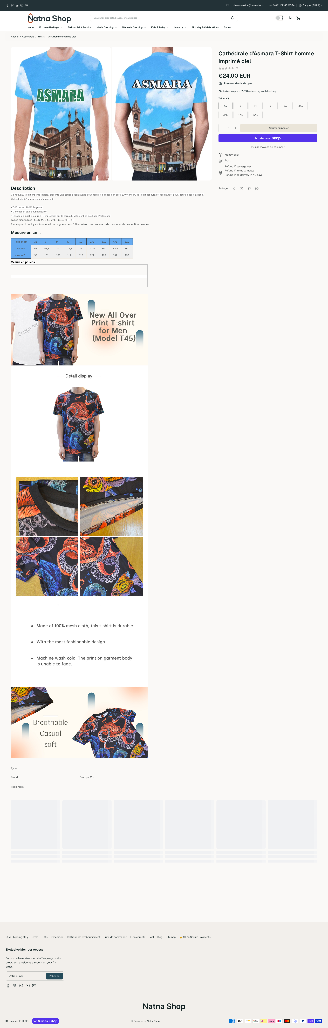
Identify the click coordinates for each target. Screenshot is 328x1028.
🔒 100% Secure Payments (194, 937)
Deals (35, 937)
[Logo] (49, 18)
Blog (159, 937)
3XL (225, 114)
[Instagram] (17, 5)
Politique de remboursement (83, 937)
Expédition (57, 937)
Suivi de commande (115, 937)
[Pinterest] (12, 5)
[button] (311, 5)
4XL (240, 114)
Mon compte (137, 937)
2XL (300, 106)
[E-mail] (27, 5)
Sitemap (171, 937)
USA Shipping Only (17, 937)
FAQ (151, 937)
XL (285, 106)
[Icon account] (290, 18)
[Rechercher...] (232, 18)
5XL (255, 114)
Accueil (15, 36)
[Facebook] (7, 5)
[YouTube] (22, 5)
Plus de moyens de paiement (268, 147)
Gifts (44, 937)
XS (225, 106)
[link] (234, 188)
